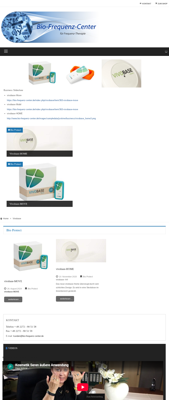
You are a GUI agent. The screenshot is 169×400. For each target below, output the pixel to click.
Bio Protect (16, 130)
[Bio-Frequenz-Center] (50, 27)
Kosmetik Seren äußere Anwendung (23, 359)
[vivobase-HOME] (81, 251)
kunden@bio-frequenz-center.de (29, 338)
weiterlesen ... (14, 300)
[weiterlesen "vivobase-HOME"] (40, 141)
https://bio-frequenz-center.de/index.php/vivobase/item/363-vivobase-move (46, 101)
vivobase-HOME (18, 154)
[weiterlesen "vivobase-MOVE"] (40, 184)
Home (6, 219)
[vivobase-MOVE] (29, 258)
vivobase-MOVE (18, 204)
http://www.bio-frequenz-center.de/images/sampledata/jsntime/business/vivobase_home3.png (56, 119)
